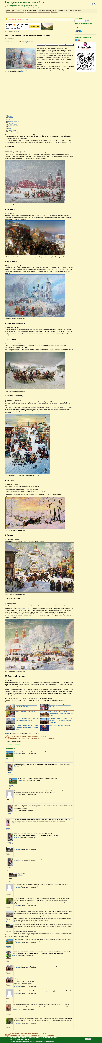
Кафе (54, 10)
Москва (62, 45)
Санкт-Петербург (52, 45)
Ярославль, (10, 119)
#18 (6, 987)
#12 (6, 908)
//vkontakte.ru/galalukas (92, 4)
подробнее (20, 19)
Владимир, (10, 123)
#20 (6, 1015)
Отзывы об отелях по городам (16, 12)
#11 (6, 895)
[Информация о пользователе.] (9, 756)
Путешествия (30, 41)
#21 (6, 1028)
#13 (6, 921)
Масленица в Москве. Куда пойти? (25, 711)
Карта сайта (16, 10)
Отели (39, 10)
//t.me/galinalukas (81, 31)
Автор (24, 10)
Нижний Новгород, (12, 124)
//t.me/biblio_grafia (76, 40)
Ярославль (41, 45)
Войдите (7, 733)
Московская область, (13, 121)
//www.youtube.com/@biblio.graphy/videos (78, 40)
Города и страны (63, 10)
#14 (6, 932)
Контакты (54, 12)
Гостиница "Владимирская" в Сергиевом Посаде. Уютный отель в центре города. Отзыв (27, 727)
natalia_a (8, 758)
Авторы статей (32, 12)
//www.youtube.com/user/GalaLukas (95, 4)
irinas (7, 905)
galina (9, 772)
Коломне (22, 71)
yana (7, 960)
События (78, 10)
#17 (6, 975)
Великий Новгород (12, 132)
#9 (7, 870)
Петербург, (10, 117)
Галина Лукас (13, 41)
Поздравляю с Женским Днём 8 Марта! (60, 725)
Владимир (69, 45)
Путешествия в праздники (33, 42)
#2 (7, 775)
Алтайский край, (11, 130)
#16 (6, 963)
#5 (7, 816)
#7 (7, 845)
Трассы (72, 10)
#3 (9, 788)
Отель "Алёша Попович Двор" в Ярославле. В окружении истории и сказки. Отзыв (61, 713)
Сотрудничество (44, 12)
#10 (10, 881)
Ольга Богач (9, 892)
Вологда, (9, 126)
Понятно (88, 1038)
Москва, (9, 115)
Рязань (9, 128)
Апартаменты (46, 10)
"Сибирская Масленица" (24, 608)
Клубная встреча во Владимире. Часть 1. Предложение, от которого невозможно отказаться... (60, 720)
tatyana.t (8, 828)
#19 (6, 1001)
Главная (8, 10)
